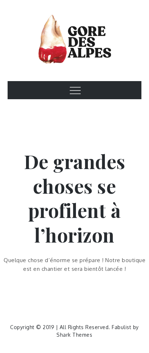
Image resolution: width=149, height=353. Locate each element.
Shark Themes (74, 335)
